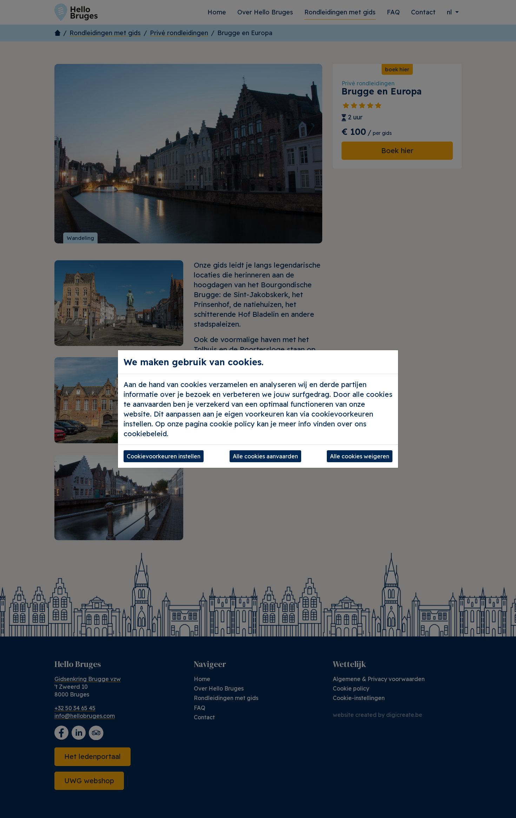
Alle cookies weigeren (359, 456)
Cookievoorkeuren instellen (163, 456)
